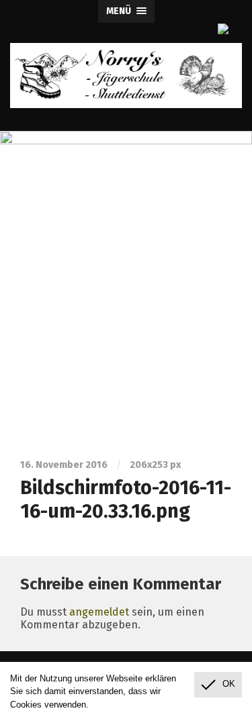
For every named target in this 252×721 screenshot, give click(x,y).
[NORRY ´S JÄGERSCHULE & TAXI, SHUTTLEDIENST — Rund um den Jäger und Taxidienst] (126, 75)
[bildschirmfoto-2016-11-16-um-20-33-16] (126, 285)
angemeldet (99, 612)
